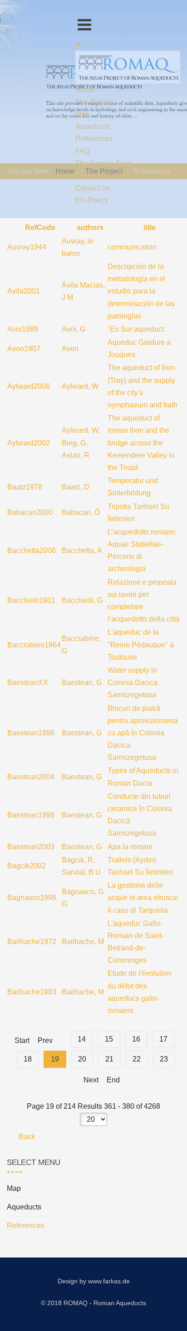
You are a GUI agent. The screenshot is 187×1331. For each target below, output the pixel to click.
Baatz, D (75, 487)
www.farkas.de (109, 1281)
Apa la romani (130, 847)
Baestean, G (82, 682)
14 (82, 1039)
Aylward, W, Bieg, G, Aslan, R (81, 442)
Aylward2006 (28, 386)
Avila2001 (23, 291)
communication (132, 247)
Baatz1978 (24, 487)
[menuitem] (85, 89)
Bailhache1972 (31, 941)
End (113, 1080)
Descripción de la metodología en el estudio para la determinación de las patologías (141, 291)
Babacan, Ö (81, 512)
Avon (70, 348)
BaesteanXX (27, 682)
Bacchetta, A (82, 550)
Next (91, 1080)
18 (28, 1059)
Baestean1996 (30, 733)
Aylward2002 (28, 443)
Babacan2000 (30, 512)
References (25, 1225)
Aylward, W (80, 386)
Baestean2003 (30, 847)
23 (164, 1059)
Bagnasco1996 (31, 897)
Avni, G (73, 329)
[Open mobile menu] (84, 24)
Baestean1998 (30, 815)
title (149, 227)
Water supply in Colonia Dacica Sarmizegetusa (132, 682)
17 (163, 1039)
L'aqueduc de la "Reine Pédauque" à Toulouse (141, 644)
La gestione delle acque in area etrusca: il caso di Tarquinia (143, 897)
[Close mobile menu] (78, 45)
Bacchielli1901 (31, 600)
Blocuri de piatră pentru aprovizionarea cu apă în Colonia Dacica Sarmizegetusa (143, 733)
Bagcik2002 (26, 866)
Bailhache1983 (31, 992)
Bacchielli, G (82, 600)
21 (109, 1059)
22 (137, 1059)
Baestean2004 (30, 777)
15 (109, 1039)
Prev (45, 1040)
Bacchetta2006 (31, 550)
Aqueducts (24, 1207)
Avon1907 (23, 348)
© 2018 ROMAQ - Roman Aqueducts (93, 1303)
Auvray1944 (26, 247)
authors (89, 227)
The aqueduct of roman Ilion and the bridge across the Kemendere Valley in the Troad (141, 442)
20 (82, 1059)
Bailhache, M (83, 941)
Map (14, 1188)
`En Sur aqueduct (136, 329)
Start (22, 1040)
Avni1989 (22, 329)
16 (136, 1039)
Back (26, 1136)
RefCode (39, 227)
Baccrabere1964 (34, 645)
